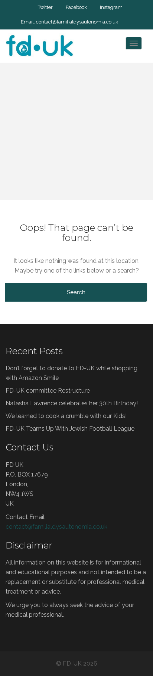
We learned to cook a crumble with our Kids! (66, 415)
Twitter (45, 7)
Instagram (111, 7)
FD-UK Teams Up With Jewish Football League (70, 428)
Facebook (76, 7)
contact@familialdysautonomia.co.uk (77, 22)
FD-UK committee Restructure (48, 390)
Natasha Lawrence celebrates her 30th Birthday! (72, 403)
